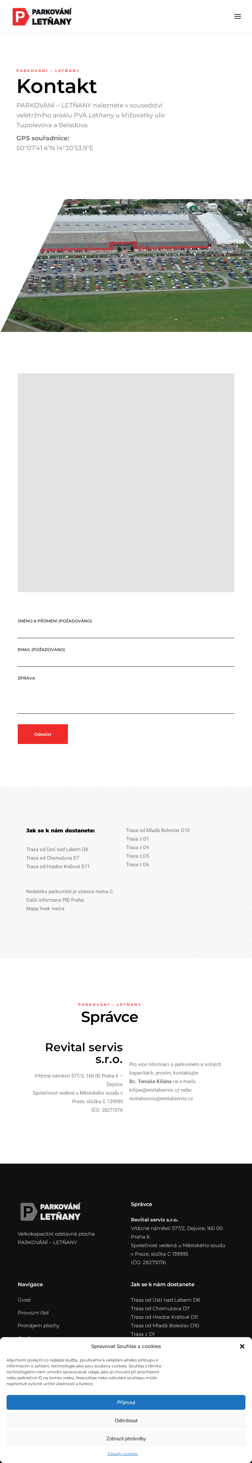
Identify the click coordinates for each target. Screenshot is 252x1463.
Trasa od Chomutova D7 (52, 858)
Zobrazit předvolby (126, 1438)
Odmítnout (126, 1420)
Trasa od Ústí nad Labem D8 (57, 849)
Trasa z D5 (137, 856)
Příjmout (126, 1402)
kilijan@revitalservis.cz (154, 1090)
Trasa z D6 (137, 865)
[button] (242, 1346)
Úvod (24, 1300)
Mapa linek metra (45, 909)
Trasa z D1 (137, 839)
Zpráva (26, 678)
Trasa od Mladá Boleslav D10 (158, 830)
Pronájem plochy (38, 1325)
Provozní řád (33, 1313)
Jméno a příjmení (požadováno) (55, 620)
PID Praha (73, 900)
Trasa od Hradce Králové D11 (58, 867)
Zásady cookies (123, 1453)
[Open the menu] (237, 16)
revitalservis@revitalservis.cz (161, 1099)
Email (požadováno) (41, 649)
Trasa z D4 (137, 847)
